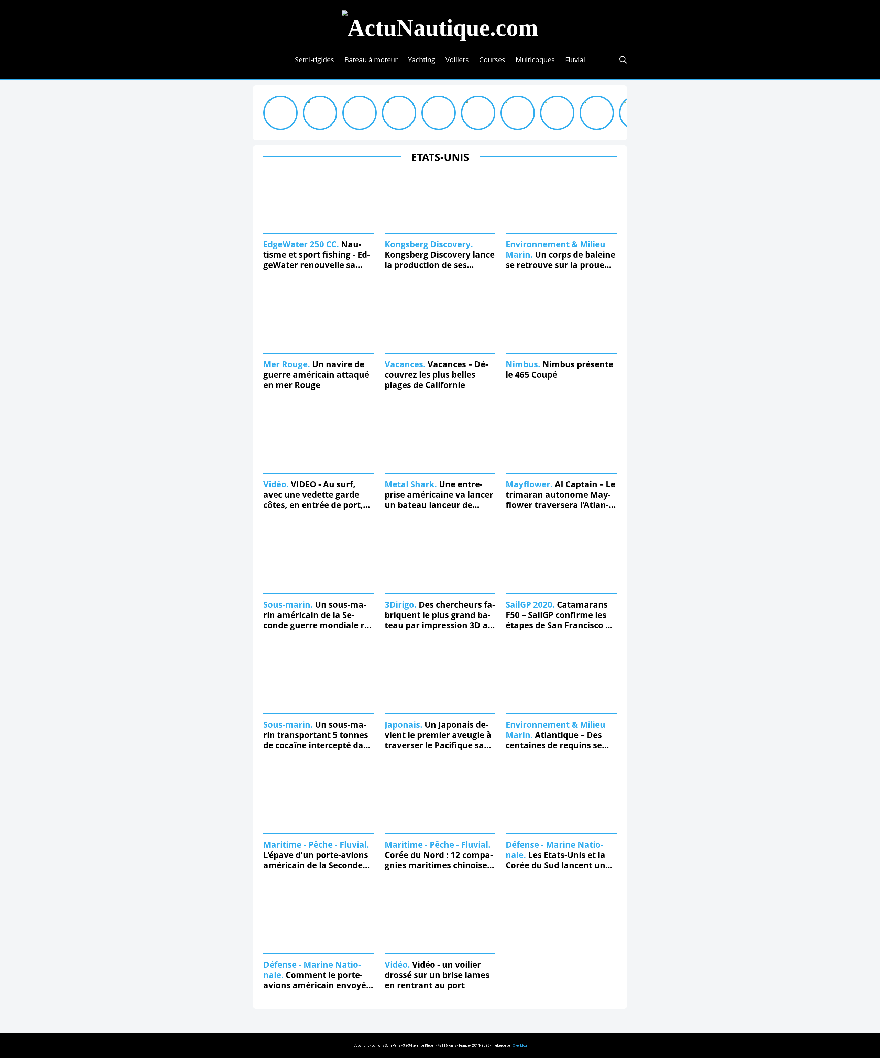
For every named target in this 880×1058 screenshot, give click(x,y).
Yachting (421, 59)
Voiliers (457, 59)
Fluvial (575, 59)
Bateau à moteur (371, 59)
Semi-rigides (314, 59)
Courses (492, 59)
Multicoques (535, 59)
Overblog (520, 1045)
